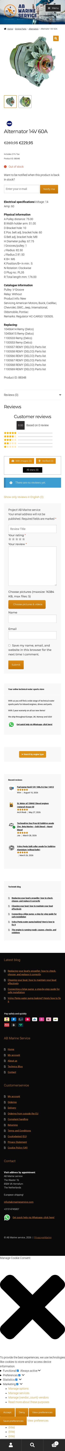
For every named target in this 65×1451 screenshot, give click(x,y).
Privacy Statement (17, 1142)
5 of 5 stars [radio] (23, 539)
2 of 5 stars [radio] (13, 539)
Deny (22, 1412)
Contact (12, 1072)
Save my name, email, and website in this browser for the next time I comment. (29, 650)
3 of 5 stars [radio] (16, 539)
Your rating (17, 535)
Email (12, 628)
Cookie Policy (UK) (18, 1147)
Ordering (12, 1102)
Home (10, 29)
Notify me (49, 189)
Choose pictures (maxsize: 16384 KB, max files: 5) (31, 594)
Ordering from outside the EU (23, 1113)
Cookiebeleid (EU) (17, 1136)
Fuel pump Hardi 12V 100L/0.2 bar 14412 (35, 787)
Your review (17, 544)
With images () (23, 461)
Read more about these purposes (28, 1402)
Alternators (33, 29)
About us (12, 1060)
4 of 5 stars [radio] (20, 539)
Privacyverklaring (42, 1237)
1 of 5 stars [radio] (9, 539)
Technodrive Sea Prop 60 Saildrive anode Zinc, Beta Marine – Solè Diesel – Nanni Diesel (35, 826)
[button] (56, 38)
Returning (13, 1125)
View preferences (42, 1412)
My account (14, 1055)
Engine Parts (20, 29)
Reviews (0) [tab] (11, 394)
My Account (11, 1445)
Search (32, 1445)
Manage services (18, 1393)
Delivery (12, 1107)
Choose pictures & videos (27, 604)
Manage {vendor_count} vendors (28, 1397)
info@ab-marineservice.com (18, 1202)
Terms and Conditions (19, 1130)
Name (12, 612)
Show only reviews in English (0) (24, 497)
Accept (7, 1412)
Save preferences (13, 1420)
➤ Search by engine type (32, 754)
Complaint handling (18, 1119)
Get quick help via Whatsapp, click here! (34, 724)
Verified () (47, 461)
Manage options (18, 1388)
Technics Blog (15, 1066)
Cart (50, 1442)
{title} (11, 1427)
